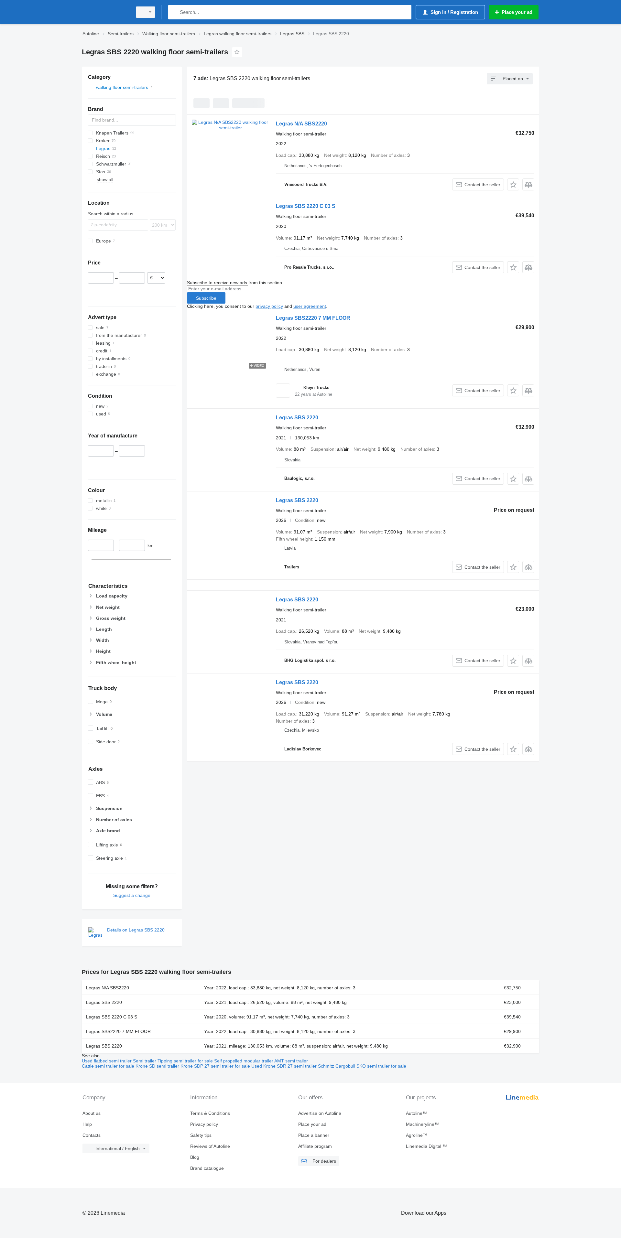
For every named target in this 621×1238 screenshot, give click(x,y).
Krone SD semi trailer (158, 1066)
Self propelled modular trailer (244, 1060)
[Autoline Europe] (105, 12)
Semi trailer (145, 1060)
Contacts (91, 1135)
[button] (513, 184)
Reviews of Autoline (210, 1146)
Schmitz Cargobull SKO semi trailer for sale (362, 1066)
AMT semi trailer (291, 1060)
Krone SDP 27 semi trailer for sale (215, 1066)
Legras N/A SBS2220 (301, 123)
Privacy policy (204, 1124)
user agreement (309, 306)
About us (91, 1113)
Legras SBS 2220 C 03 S (305, 206)
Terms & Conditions (210, 1113)
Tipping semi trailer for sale (186, 1060)
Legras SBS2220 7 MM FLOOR (313, 318)
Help (87, 1124)
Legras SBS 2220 (297, 417)
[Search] (174, 12)
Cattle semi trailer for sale (109, 1066)
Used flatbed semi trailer (107, 1060)
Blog (194, 1157)
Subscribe (206, 298)
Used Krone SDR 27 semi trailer (284, 1066)
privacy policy (269, 306)
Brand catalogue (207, 1168)
